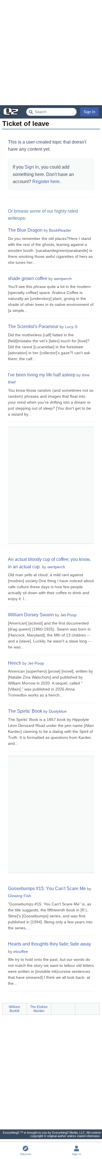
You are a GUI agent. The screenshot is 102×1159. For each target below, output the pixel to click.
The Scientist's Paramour (33, 326)
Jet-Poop (68, 615)
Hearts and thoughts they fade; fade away (49, 944)
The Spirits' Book (25, 711)
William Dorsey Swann (31, 614)
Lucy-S (71, 326)
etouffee (20, 951)
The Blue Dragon (25, 230)
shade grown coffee (27, 278)
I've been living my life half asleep (41, 374)
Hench (14, 663)
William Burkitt (14, 1009)
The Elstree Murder (39, 1009)
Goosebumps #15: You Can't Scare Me (47, 888)
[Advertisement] (51, 52)
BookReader (60, 230)
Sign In (89, 112)
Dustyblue (58, 711)
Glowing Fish (19, 895)
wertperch (63, 278)
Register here (46, 181)
